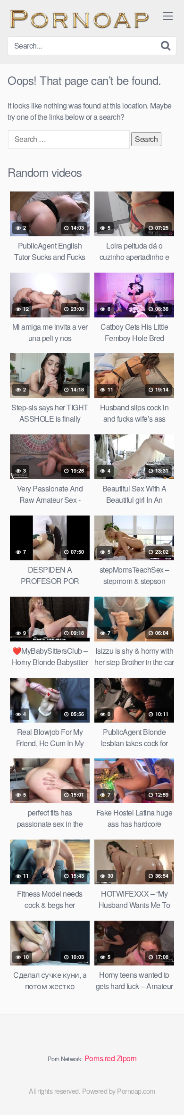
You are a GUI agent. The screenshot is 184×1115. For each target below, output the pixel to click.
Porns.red (99, 1058)
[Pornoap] (78, 18)
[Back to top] (167, 1094)
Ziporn (127, 1058)
